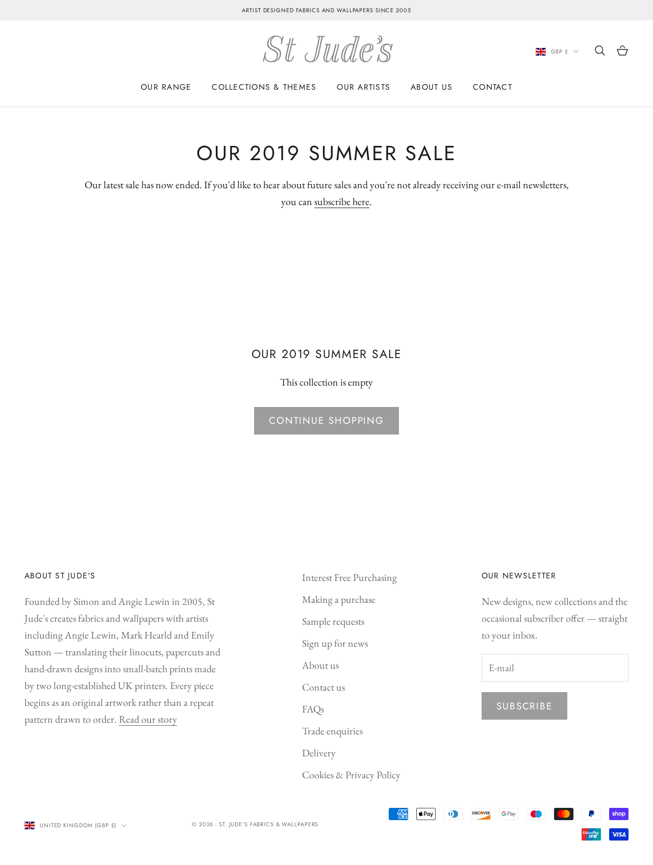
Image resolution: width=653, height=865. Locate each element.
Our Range (166, 87)
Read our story (148, 719)
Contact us (323, 687)
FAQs (313, 709)
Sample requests (333, 621)
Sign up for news (335, 643)
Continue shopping (326, 420)
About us (320, 665)
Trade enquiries (332, 730)
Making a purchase (338, 599)
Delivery (319, 752)
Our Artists (363, 87)
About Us (432, 87)
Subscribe (524, 706)
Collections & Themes (264, 87)
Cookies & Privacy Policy (351, 774)
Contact (492, 87)
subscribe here (341, 201)
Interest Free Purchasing (349, 577)
